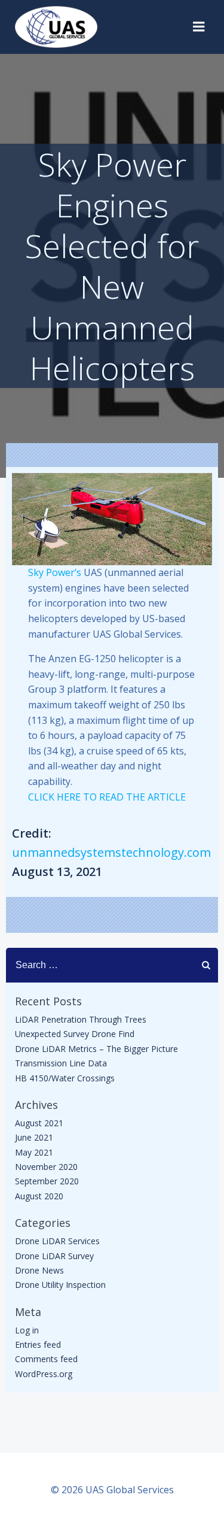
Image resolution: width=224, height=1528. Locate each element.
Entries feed (38, 1344)
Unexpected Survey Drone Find (74, 1033)
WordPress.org (43, 1374)
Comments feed (46, 1359)
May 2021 (34, 1152)
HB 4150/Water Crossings (65, 1078)
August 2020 (39, 1196)
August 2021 (39, 1123)
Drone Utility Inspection (60, 1284)
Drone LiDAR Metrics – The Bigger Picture (96, 1048)
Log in (27, 1330)
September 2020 (47, 1181)
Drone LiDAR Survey (54, 1256)
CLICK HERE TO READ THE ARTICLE (107, 797)
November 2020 (46, 1166)
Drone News (39, 1270)
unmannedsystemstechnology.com (111, 852)
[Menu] (199, 27)
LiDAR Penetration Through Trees (80, 1019)
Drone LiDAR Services (57, 1241)
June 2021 (34, 1137)
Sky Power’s (54, 572)
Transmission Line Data (61, 1063)
